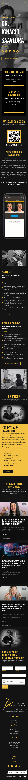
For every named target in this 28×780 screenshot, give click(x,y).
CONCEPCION (14, 722)
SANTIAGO (14, 721)
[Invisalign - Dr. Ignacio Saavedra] (5, 3)
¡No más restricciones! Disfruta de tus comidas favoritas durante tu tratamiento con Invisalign (13, 522)
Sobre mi (14, 756)
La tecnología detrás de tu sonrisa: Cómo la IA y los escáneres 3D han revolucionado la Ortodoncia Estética (13, 564)
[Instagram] (8, 766)
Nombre (4, 670)
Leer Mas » (4, 534)
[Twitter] (19, 766)
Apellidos (17, 670)
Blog (14, 760)
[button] (25, 776)
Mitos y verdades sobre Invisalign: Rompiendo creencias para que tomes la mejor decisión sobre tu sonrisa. (13, 608)
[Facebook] (12, 766)
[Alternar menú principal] (25, 2)
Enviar (5, 687)
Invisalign (14, 758)
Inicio (14, 755)
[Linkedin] (16, 766)
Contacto (14, 761)
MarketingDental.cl (17, 776)
